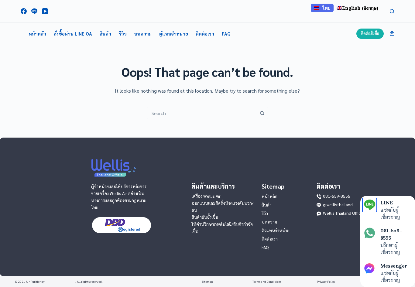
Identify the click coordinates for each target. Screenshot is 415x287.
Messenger (393, 266)
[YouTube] (45, 11)
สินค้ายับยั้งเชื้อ (205, 217)
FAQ (265, 247)
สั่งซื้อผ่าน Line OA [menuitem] (73, 33)
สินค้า (267, 204)
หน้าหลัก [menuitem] (37, 33)
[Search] (392, 11)
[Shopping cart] (392, 33)
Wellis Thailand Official (344, 213)
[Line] (34, 11)
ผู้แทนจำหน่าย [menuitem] (173, 33)
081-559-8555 (336, 196)
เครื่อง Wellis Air (206, 196)
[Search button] (262, 113)
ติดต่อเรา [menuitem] (205, 33)
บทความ (269, 221)
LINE (386, 203)
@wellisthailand (338, 204)
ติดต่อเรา (270, 238)
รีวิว (265, 213)
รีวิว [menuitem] (123, 33)
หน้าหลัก (269, 196)
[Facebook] (24, 11)
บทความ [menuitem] (143, 33)
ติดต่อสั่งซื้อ (370, 33)
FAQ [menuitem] (226, 33)
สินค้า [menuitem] (105, 33)
